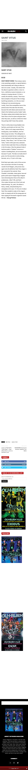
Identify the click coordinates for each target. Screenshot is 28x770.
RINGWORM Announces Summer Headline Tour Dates (21, 449)
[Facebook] (10, 762)
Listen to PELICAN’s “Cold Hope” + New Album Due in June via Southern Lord (6, 450)
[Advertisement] (14, 15)
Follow (24, 464)
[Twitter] (17, 762)
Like (25, 461)
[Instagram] (14, 762)
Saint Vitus (8, 442)
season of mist (15, 442)
